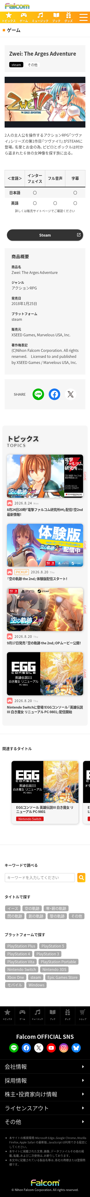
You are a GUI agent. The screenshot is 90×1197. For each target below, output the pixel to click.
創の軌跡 (36, 916)
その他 (32, 64)
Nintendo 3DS (54, 969)
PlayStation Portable (58, 961)
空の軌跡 (32, 908)
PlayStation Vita (20, 961)
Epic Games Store (63, 977)
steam (16, 64)
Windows (36, 985)
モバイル (14, 985)
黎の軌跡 (57, 916)
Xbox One (15, 977)
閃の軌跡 (14, 916)
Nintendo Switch (21, 969)
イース (12, 908)
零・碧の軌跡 (56, 908)
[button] (83, 17)
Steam (45, 235)
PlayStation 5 (53, 946)
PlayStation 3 (47, 953)
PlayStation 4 (18, 953)
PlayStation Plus (21, 946)
